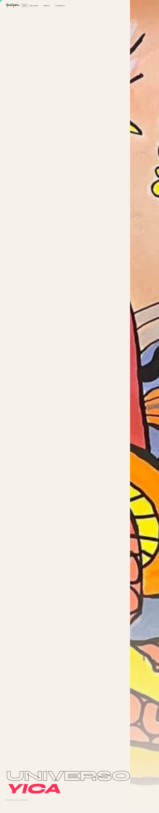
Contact (60, 6)
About (46, 6)
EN (24, 5)
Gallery (34, 6)
